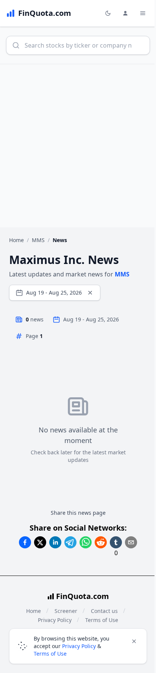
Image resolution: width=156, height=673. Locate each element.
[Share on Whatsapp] (86, 542)
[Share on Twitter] (40, 542)
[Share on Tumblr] (116, 542)
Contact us (104, 610)
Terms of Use (50, 653)
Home (16, 240)
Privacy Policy (79, 646)
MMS (38, 240)
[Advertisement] (78, 146)
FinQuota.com (82, 596)
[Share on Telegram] (70, 542)
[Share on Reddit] (101, 542)
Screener (66, 610)
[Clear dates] (90, 292)
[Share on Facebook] (25, 542)
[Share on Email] (131, 542)
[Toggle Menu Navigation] (143, 13)
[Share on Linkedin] (55, 542)
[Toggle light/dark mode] (108, 13)
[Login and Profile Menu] (125, 13)
